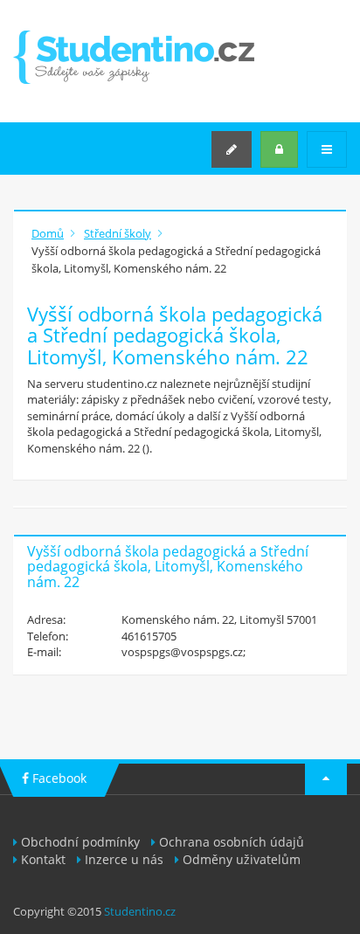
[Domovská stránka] (133, 57)
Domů (47, 233)
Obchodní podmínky (80, 842)
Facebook (58, 778)
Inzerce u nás (124, 859)
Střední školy (117, 233)
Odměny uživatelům (242, 859)
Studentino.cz (140, 911)
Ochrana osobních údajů (231, 842)
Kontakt (43, 859)
